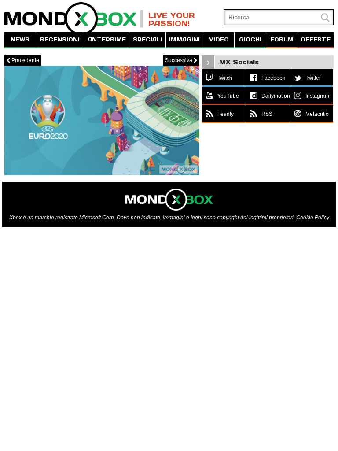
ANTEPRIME (107, 39)
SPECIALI (147, 39)
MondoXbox (73, 18)
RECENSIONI (60, 39)
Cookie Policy (312, 217)
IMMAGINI (184, 39)
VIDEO (219, 39)
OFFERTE (316, 39)
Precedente (23, 60)
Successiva (181, 60)
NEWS (20, 39)
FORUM (282, 39)
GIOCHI (250, 39)
